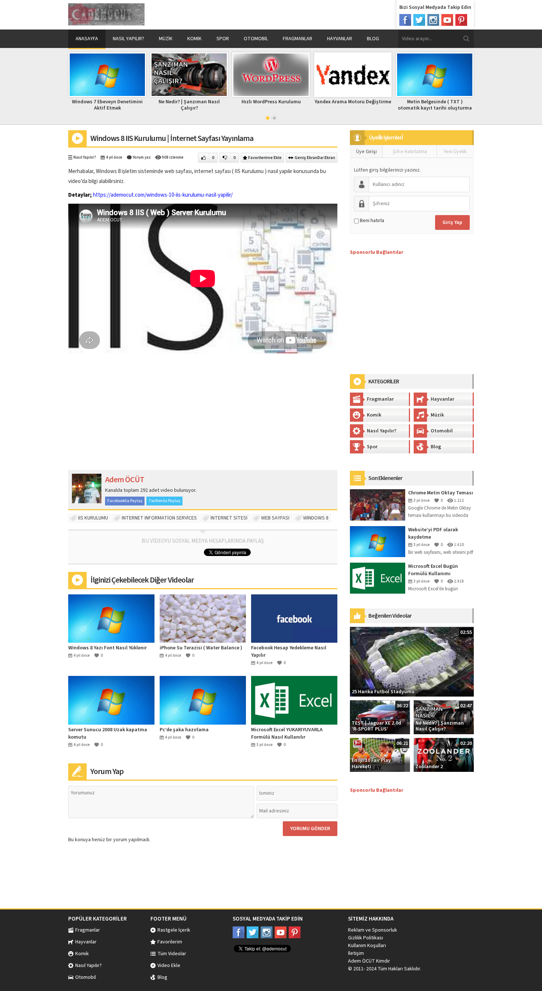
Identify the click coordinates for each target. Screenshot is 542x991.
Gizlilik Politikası (365, 938)
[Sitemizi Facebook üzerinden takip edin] (238, 932)
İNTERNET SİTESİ (229, 518)
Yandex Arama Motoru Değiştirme (353, 102)
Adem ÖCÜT (124, 480)
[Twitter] (419, 20)
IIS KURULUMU (93, 518)
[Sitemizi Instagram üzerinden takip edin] (266, 932)
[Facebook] (405, 20)
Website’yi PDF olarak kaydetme (433, 533)
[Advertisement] (306, 15)
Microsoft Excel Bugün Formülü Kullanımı (433, 570)
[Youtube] (447, 20)
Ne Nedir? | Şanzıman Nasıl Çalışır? (189, 105)
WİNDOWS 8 (316, 518)
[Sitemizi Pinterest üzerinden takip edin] (294, 932)
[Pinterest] (461, 20)
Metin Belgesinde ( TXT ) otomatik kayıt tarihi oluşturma (435, 105)
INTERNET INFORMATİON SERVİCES (159, 518)
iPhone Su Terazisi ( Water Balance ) (201, 648)
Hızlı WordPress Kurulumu (271, 102)
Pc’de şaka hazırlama (184, 729)
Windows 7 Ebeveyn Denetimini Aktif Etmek (107, 105)
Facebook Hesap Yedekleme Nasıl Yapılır (288, 651)
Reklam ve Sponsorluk (372, 930)
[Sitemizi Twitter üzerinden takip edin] (252, 932)
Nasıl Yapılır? (84, 157)
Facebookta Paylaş (124, 501)
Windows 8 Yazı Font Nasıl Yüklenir (107, 648)
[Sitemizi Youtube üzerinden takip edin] (280, 932)
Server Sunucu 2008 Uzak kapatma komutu (107, 733)
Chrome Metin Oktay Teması (440, 493)
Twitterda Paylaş (164, 501)
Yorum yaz (142, 157)
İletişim (356, 953)
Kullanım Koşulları (367, 945)
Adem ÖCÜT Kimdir (369, 961)
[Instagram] (433, 20)
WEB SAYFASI (275, 518)
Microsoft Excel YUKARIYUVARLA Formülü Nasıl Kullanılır (287, 733)
